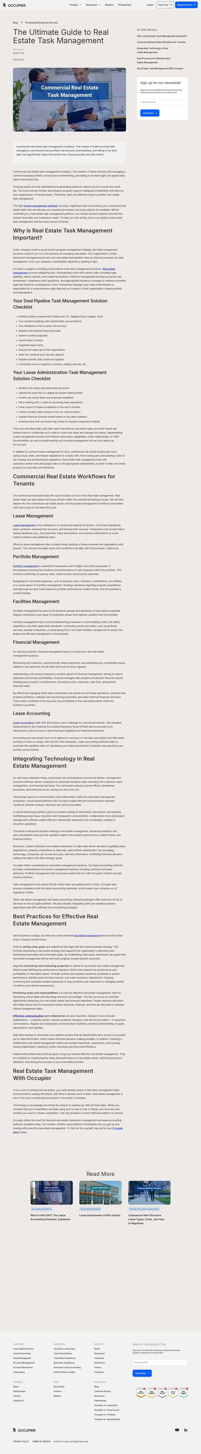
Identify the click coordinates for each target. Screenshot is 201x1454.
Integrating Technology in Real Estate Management (152, 50)
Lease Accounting (23, 722)
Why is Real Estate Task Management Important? (162, 36)
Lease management (24, 525)
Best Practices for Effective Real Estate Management (153, 60)
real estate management (87, 935)
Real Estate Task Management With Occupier (160, 68)
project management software (41, 205)
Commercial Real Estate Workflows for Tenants (161, 42)
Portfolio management (25, 566)
